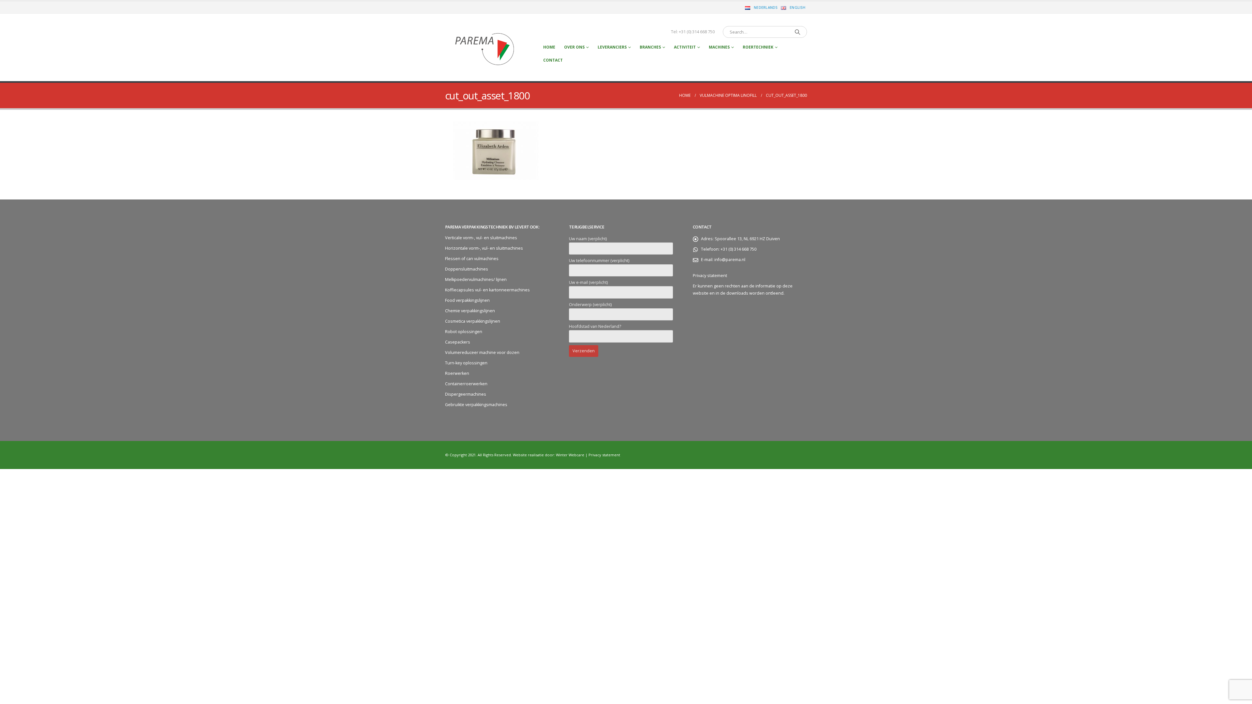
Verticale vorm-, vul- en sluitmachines (481, 238)
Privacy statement (710, 275)
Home (549, 47)
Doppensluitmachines (466, 269)
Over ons (574, 47)
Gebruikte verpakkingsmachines (476, 404)
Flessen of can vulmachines (472, 258)
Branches (650, 47)
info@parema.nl (729, 259)
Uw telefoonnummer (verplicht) (599, 260)
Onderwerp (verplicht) (590, 304)
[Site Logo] (485, 47)
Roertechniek (758, 47)
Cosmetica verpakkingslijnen (472, 321)
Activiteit (685, 47)
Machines (719, 47)
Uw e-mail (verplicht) (588, 282)
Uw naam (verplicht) (588, 239)
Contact (553, 60)
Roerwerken (457, 373)
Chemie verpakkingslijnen (470, 311)
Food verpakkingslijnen (467, 300)
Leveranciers (612, 47)
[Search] (797, 31)
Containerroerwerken (466, 384)
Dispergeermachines (465, 394)
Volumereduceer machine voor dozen (482, 352)
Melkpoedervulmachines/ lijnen (476, 279)
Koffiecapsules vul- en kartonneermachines (487, 290)
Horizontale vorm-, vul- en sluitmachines (484, 248)
